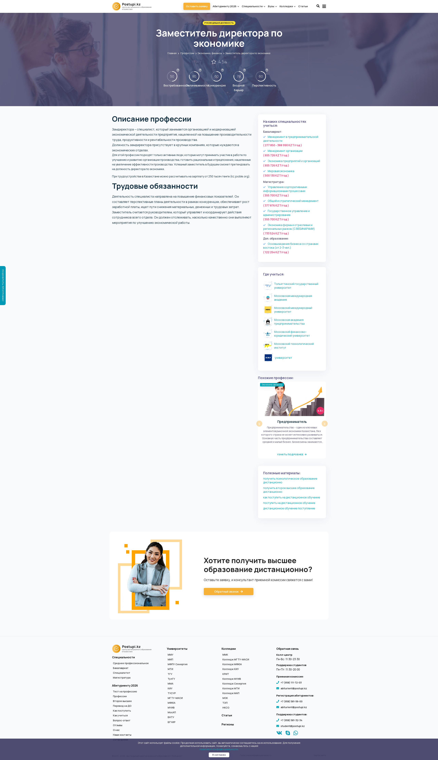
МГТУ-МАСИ (175, 698)
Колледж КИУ (230, 669)
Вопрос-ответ (121, 720)
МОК (225, 698)
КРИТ (225, 674)
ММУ (170, 654)
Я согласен (219, 754)
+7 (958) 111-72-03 (291, 682)
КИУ (170, 688)
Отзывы (117, 725)
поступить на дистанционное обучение (289, 503)
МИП (170, 659)
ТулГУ (171, 678)
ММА (170, 683)
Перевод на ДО (122, 706)
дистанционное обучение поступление (289, 508)
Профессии (187, 53)
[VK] (279, 734)
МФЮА (171, 702)
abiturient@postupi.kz (294, 688)
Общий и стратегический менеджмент (293, 201)
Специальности (252, 6)
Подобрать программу (3, 285)
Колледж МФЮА (232, 664)
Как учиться (120, 715)
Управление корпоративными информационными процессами (285, 189)
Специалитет (121, 672)
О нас (116, 730)
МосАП (172, 712)
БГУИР (171, 722)
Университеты (177, 649)
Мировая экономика (281, 171)
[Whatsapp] (295, 734)
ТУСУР (172, 693)
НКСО (225, 707)
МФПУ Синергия (178, 664)
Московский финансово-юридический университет (292, 333)
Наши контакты (122, 734)
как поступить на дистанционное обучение (291, 497)
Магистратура (121, 677)
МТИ (170, 669)
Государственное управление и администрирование (286, 213)
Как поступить (122, 710)
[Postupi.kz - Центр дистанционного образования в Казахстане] (133, 6)
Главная (172, 53)
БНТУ (171, 717)
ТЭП (225, 702)
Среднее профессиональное (131, 663)
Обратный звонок (226, 591)
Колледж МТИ (231, 688)
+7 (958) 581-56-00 (291, 701)
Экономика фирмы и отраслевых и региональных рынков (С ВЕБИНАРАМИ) (289, 227)
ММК (225, 654)
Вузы (271, 6)
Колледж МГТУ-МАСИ (235, 659)
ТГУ (170, 674)
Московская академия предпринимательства (289, 321)
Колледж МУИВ (231, 678)
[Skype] (288, 734)
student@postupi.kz (293, 726)
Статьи (303, 6)
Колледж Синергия (234, 683)
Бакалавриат (120, 668)
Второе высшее (122, 701)
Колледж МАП (230, 693)
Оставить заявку (197, 6)
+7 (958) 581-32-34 (291, 720)
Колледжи (286, 6)
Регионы (228, 724)
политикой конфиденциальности (219, 749)
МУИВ (171, 707)
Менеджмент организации (285, 151)
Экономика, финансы (210, 53)
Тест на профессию (125, 691)
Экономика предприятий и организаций (294, 161)
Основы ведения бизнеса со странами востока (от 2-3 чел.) (290, 246)
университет (283, 358)
